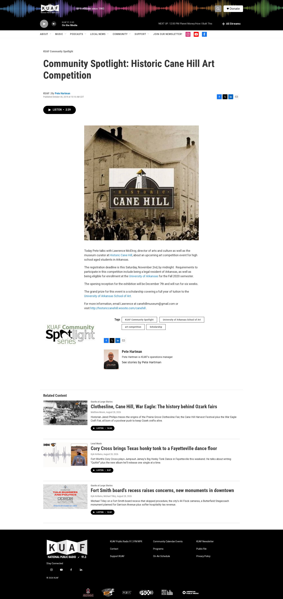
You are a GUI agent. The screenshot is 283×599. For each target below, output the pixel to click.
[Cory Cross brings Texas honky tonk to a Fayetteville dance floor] (65, 454)
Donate (235, 8)
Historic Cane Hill (121, 255)
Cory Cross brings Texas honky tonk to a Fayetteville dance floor (154, 448)
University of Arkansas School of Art (107, 296)
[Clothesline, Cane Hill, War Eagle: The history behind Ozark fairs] (65, 413)
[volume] (54, 24)
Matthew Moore (98, 412)
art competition (133, 327)
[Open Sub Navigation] (50, 34)
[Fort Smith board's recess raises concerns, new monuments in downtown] (65, 496)
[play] (44, 24)
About (44, 34)
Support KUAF (117, 556)
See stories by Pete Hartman (141, 362)
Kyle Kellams (97, 454)
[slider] (59, 23)
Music (59, 34)
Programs (158, 549)
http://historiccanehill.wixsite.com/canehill (118, 308)
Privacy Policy (203, 556)
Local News (98, 34)
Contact (114, 549)
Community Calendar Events (168, 541)
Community (120, 34)
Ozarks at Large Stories (102, 401)
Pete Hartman (62, 93)
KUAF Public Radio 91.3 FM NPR (126, 541)
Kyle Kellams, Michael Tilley (103, 496)
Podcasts (76, 34)
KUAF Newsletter (205, 541)
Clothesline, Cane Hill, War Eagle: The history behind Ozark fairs (154, 406)
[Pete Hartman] (111, 359)
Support (140, 34)
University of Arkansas (143, 276)
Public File (201, 549)
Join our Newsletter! (167, 34)
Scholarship (156, 327)
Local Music (96, 443)
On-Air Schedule (161, 556)
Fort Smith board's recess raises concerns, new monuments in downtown (162, 490)
